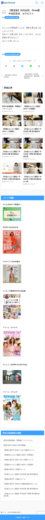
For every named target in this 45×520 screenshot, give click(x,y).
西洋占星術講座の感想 (11, 17)
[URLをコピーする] (39, 66)
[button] (6, 66)
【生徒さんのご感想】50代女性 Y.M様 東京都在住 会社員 (22, 494)
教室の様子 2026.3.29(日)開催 (15, 445)
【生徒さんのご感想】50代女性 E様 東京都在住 (21, 488)
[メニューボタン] (42, 3)
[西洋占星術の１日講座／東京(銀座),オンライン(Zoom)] (8, 3)
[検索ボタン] (36, 3)
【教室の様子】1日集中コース (15, 469)
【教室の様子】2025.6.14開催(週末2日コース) (20, 484)
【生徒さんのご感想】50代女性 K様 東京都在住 (21, 474)
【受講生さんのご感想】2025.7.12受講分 (19, 464)
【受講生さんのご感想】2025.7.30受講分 (19, 455)
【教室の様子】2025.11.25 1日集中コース (19, 450)
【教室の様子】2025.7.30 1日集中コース (18, 459)
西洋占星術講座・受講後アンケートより (18, 440)
